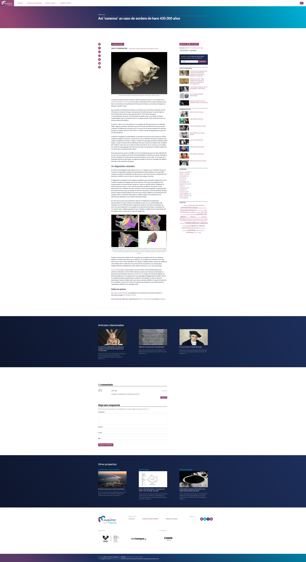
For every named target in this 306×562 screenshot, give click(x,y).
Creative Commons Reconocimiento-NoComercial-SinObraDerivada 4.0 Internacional (140, 558)
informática (184, 220)
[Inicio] (7, 3)
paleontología (193, 50)
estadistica (188, 214)
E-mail (100, 432)
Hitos (180, 186)
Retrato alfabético (184, 194)
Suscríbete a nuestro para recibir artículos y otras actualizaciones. (192, 57)
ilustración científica (202, 219)
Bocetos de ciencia (184, 172)
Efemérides (182, 176)
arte (196, 205)
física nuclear (198, 217)
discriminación (185, 212)
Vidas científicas (184, 196)
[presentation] (193, 73)
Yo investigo (182, 198)
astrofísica (201, 205)
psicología (185, 230)
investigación (182, 223)
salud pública (202, 230)
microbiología (186, 226)
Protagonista (183, 192)
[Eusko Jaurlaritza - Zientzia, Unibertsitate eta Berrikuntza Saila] (168, 539)
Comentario (101, 412)
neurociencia (186, 228)
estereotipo (193, 214)
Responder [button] (163, 397)
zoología (199, 232)
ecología (198, 212)
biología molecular (202, 208)
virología (195, 232)
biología (194, 208)
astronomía (186, 207)
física (192, 217)
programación (202, 228)
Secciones (132, 519)
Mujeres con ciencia (171, 519)
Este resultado (115, 270)
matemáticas (192, 223)
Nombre (100, 427)
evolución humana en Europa (120, 102)
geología (182, 219)
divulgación (193, 212)
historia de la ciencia (191, 219)
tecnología (189, 232)
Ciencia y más (101, 14)
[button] (99, 44)
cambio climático (199, 210)
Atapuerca (140, 170)
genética (204, 217)
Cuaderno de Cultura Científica (109, 469)
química (191, 230)
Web (99, 438)
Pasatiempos (183, 188)
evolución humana (184, 50)
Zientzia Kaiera (144, 469)
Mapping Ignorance (185, 469)
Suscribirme (202, 61)
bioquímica (184, 210)
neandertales (137, 274)
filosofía (188, 217)
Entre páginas (183, 182)
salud (197, 230)
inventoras (204, 220)
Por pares (182, 190)
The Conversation (145, 299)
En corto (181, 178)
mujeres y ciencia (197, 226)
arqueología (191, 205)
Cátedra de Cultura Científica (150, 519)
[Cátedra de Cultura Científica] (111, 539)
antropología (185, 205)
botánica (192, 210)
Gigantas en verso (184, 184)
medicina (203, 223)
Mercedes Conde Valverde (137, 48)
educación (204, 212)
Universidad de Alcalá (152, 48)
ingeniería (189, 220)
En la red (181, 180)
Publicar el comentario (106, 445)
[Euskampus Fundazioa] (138, 539)
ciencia (205, 210)
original (162, 299)
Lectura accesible (117, 44)
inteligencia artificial (196, 220)
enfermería (183, 214)
